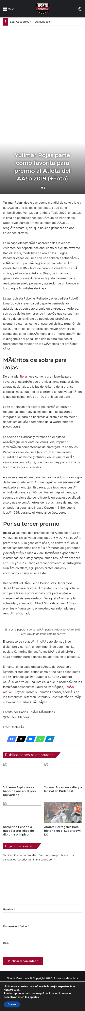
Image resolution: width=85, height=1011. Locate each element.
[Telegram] (48, 739)
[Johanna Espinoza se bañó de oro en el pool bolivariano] (22, 773)
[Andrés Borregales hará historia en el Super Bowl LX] (63, 812)
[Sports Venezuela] (42, 9)
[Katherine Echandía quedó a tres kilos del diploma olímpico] (22, 812)
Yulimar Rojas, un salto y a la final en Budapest (63, 789)
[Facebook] (10, 739)
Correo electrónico (16, 926)
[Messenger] (29, 739)
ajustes (34, 997)
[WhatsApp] (39, 739)
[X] (20, 739)
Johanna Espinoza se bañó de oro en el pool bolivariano (20, 791)
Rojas (24, 376)
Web (5, 943)
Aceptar (12, 1004)
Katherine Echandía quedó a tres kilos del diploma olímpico (19, 830)
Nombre (9, 909)
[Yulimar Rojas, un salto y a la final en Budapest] (63, 773)
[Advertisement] (42, 70)
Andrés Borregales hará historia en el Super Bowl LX (62, 830)
